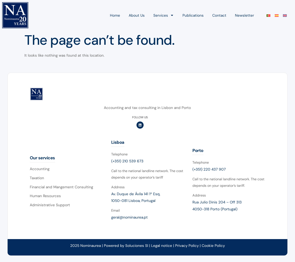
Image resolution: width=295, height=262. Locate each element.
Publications (193, 15)
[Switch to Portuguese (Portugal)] (268, 15)
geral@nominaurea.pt (129, 217)
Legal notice (161, 245)
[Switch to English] (285, 15)
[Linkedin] (140, 125)
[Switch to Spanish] (277, 15)
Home (115, 15)
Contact (219, 15)
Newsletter (244, 15)
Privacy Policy (187, 245)
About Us (137, 15)
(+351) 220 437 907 (209, 169)
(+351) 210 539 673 (127, 161)
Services (160, 15)
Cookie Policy (213, 245)
